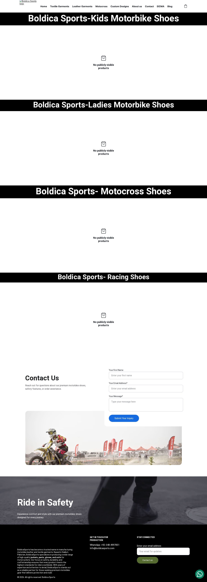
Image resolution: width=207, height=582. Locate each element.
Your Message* (116, 396)
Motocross (101, 6)
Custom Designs (120, 6)
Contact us (148, 560)
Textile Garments (59, 6)
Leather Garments (82, 6)
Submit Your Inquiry (123, 418)
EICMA (160, 6)
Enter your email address (149, 546)
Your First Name (116, 370)
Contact (149, 6)
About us (137, 6)
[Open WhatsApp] (199, 574)
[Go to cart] (185, 6)
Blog (169, 6)
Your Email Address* (118, 383)
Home (43, 6)
